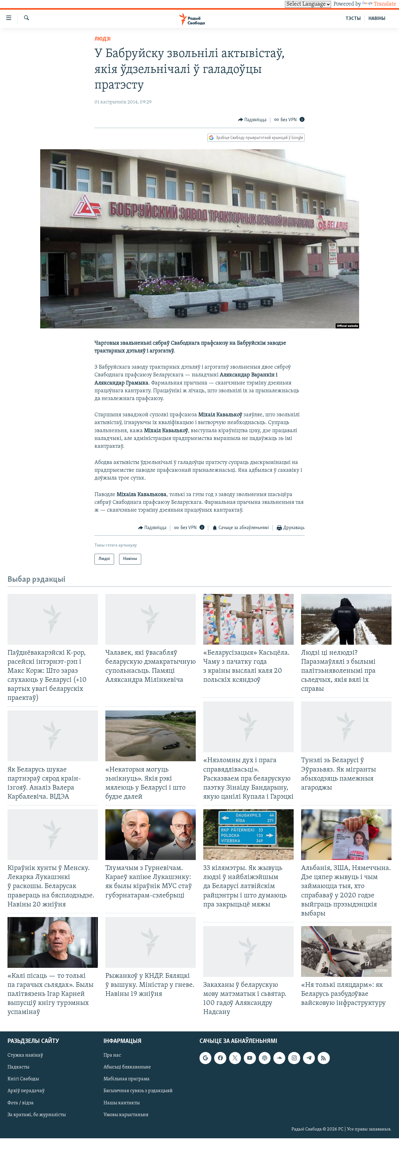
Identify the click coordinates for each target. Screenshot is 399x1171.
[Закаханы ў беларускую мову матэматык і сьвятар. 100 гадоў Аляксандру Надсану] (248, 951)
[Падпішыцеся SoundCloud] (279, 1058)
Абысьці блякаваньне (127, 1067)
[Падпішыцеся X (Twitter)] (235, 1058)
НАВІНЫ (376, 18)
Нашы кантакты (121, 1102)
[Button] (252, 120)
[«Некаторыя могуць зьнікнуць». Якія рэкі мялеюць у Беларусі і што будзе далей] (150, 735)
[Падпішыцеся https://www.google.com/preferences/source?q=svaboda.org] (205, 1058)
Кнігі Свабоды (23, 1079)
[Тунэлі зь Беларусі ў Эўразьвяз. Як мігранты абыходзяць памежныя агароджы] (346, 726)
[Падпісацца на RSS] (323, 1058)
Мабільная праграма (126, 1079)
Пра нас (112, 1055)
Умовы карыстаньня (125, 1114)
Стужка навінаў (25, 1055)
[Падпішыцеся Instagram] (294, 1058)
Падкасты (18, 1067)
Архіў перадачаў (26, 1090)
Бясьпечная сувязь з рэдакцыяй (138, 1090)
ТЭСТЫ (353, 18)
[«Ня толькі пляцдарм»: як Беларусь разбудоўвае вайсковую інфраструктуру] (346, 951)
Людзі (102, 39)
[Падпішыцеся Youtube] (250, 1058)
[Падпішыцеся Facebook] (220, 1058)
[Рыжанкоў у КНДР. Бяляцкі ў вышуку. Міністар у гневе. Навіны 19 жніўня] (150, 942)
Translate (385, 4)
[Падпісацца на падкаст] (265, 1058)
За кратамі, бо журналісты (36, 1114)
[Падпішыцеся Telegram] (309, 1058)
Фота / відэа (20, 1102)
